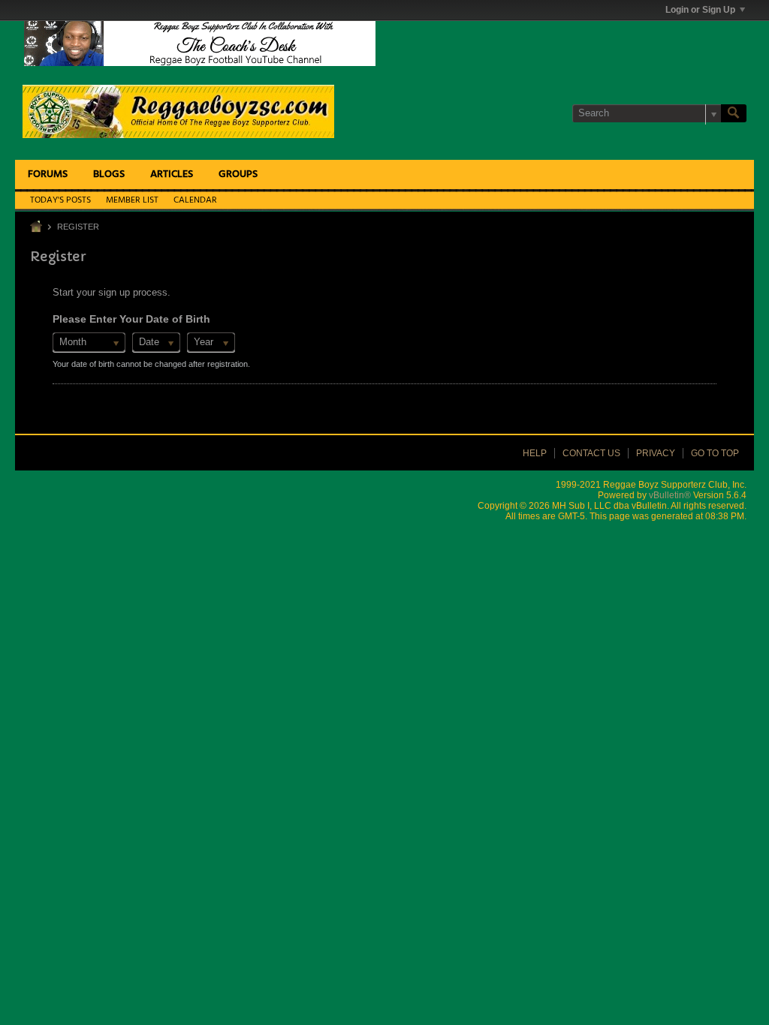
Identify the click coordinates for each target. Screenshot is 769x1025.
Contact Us (591, 453)
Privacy (655, 453)
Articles (171, 174)
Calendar (195, 200)
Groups (238, 174)
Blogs (109, 174)
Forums (48, 174)
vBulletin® (670, 495)
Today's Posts (60, 200)
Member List (132, 200)
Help (535, 453)
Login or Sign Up (700, 10)
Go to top (715, 453)
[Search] (733, 113)
